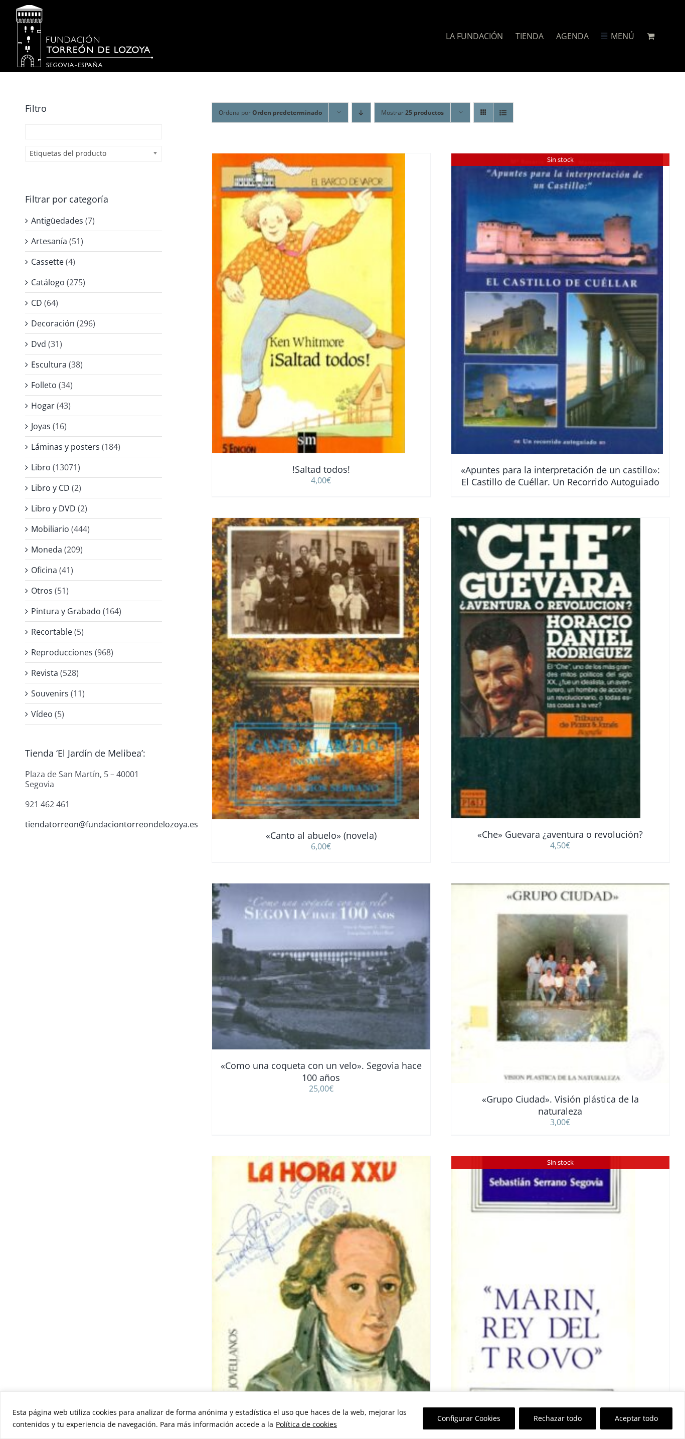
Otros (42, 590)
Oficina (44, 570)
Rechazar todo (558, 1418)
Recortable (51, 631)
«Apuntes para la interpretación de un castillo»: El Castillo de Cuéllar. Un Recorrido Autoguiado (560, 476)
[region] (342, 1415)
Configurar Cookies (468, 1418)
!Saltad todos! (321, 469)
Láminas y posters (65, 446)
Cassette (47, 261)
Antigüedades (57, 220)
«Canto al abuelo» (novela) (321, 835)
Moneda (46, 549)
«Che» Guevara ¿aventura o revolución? (560, 834)
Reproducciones (62, 652)
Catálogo (48, 282)
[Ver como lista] (503, 112)
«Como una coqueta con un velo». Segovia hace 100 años (321, 1071)
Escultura (49, 364)
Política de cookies (306, 1424)
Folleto (44, 385)
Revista (44, 672)
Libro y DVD (53, 508)
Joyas (41, 426)
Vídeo (42, 714)
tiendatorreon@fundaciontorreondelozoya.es (111, 824)
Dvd (38, 343)
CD (36, 302)
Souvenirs (50, 693)
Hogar (43, 405)
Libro (41, 467)
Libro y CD (50, 487)
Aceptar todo (636, 1418)
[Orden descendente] (361, 112)
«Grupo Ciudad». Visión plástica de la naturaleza (560, 1105)
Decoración (53, 323)
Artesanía (49, 241)
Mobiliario (50, 528)
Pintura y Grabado (66, 611)
